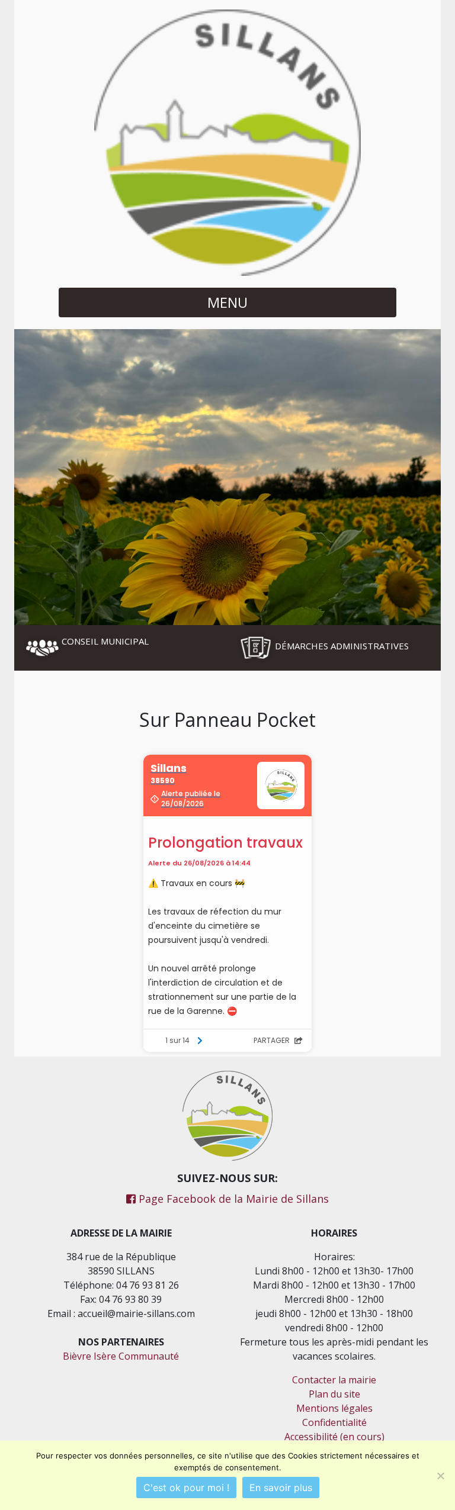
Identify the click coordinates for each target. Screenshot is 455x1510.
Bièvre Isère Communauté (121, 1356)
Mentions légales (334, 1408)
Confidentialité (334, 1422)
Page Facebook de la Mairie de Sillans (232, 1199)
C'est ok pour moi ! (186, 1487)
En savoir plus (280, 1487)
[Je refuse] (440, 1476)
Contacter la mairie (334, 1379)
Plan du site (334, 1393)
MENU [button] (227, 302)
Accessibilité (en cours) (334, 1436)
